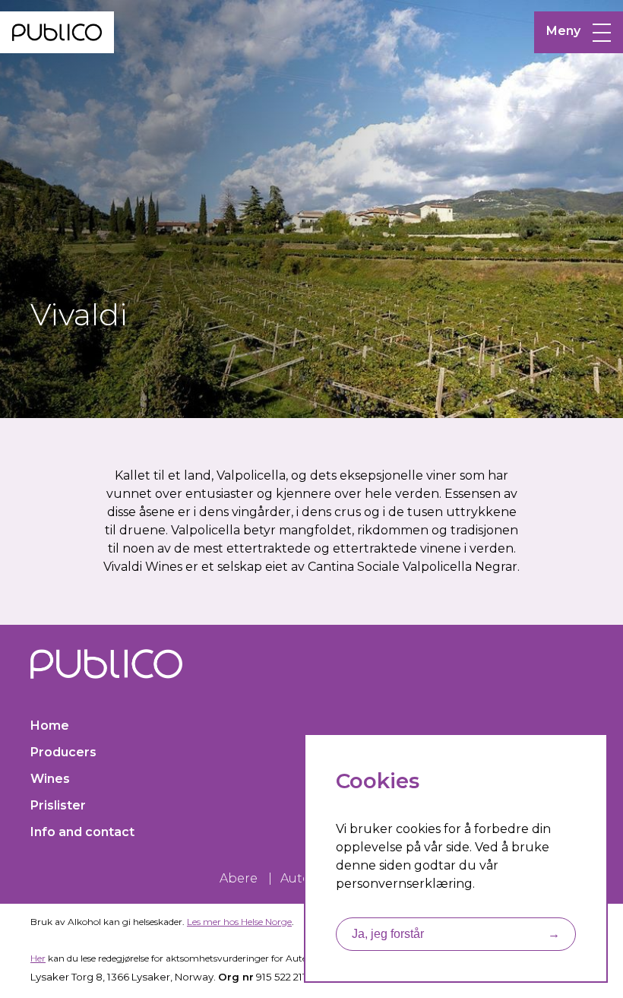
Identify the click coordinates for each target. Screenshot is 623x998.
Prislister (58, 805)
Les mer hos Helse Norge (239, 921)
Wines (50, 778)
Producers (63, 752)
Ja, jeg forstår (456, 933)
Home (49, 725)
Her (38, 958)
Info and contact (82, 832)
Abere (239, 878)
